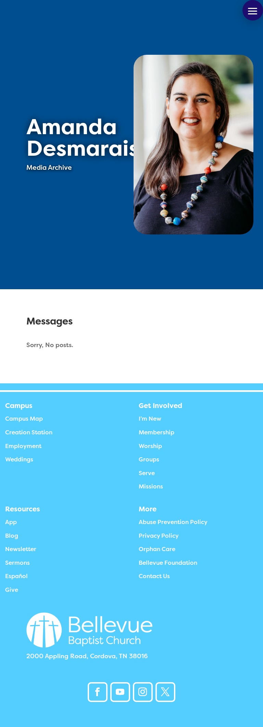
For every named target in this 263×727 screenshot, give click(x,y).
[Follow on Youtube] (120, 692)
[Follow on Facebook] (98, 692)
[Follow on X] (165, 692)
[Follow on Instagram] (143, 692)
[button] (252, 10)
